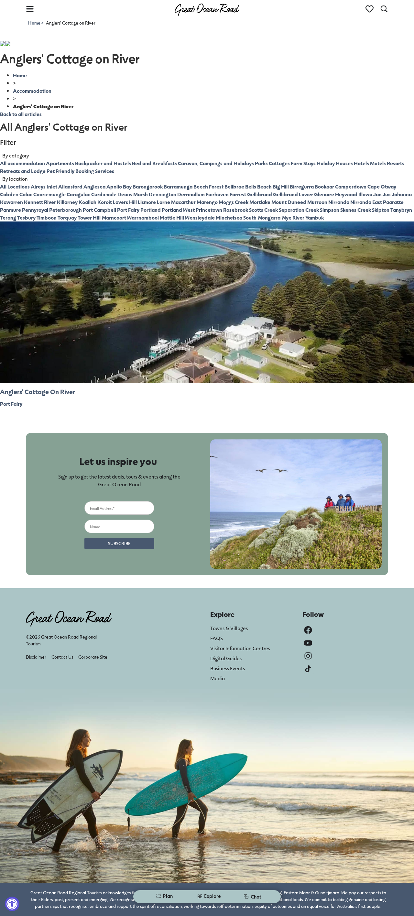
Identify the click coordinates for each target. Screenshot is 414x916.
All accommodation (22, 163)
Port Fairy (128, 209)
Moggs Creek (233, 202)
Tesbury (26, 217)
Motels (378, 163)
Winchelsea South (236, 217)
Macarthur (183, 202)
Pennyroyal (35, 209)
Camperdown (350, 186)
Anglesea (94, 186)
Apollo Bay (119, 186)
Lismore (147, 202)
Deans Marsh (132, 194)
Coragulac (78, 194)
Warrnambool (143, 217)
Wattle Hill (172, 217)
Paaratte (393, 202)
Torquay (67, 217)
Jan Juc (382, 194)
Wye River (292, 217)
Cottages (279, 163)
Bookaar (324, 186)
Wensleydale (200, 217)
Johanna (402, 194)
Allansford (70, 186)
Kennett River (40, 202)
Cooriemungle (49, 194)
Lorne (163, 202)
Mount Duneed (288, 202)
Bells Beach (258, 186)
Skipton (380, 209)
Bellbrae (234, 186)
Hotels (361, 163)
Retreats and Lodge (23, 171)
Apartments (60, 163)
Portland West (178, 209)
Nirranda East (366, 202)
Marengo (207, 202)
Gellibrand (259, 194)
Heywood (346, 194)
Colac (25, 194)
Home (34, 22)
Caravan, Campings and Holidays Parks (223, 163)
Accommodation (32, 90)
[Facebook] (308, 630)
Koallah (87, 202)
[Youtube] (308, 643)
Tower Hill (89, 217)
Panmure (10, 209)
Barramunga (178, 186)
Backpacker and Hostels (103, 163)
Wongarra (268, 217)
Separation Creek (299, 209)
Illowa (365, 194)
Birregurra (302, 186)
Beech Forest (208, 186)
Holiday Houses (335, 163)
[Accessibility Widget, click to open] (12, 904)
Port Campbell (99, 209)
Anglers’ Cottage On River (37, 391)
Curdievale (103, 194)
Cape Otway (381, 186)
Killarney (67, 202)
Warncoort (114, 217)
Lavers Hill (125, 202)
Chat (256, 896)
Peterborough (65, 209)
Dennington (162, 194)
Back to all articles (21, 114)
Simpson (329, 209)
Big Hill (281, 186)
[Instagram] (308, 656)
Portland (150, 209)
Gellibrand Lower (293, 194)
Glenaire (324, 194)
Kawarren (11, 202)
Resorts (395, 163)
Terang (8, 217)
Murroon (317, 202)
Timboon (47, 217)
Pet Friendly (60, 171)
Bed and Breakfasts (154, 163)
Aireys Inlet (44, 186)
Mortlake (259, 202)
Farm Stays (303, 163)
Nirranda (338, 202)
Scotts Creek (263, 209)
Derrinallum (191, 194)
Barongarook (148, 186)
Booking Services (94, 171)
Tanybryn (401, 209)
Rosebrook (235, 209)
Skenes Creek (355, 209)
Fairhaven (217, 194)
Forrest (238, 194)
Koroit (104, 202)
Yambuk (314, 217)
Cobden (9, 194)
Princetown (209, 209)
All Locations (15, 186)
